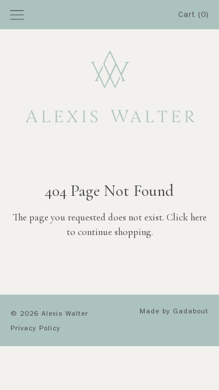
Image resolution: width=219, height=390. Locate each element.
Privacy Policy (35, 329)
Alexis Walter (64, 314)
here (198, 217)
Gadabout (190, 312)
